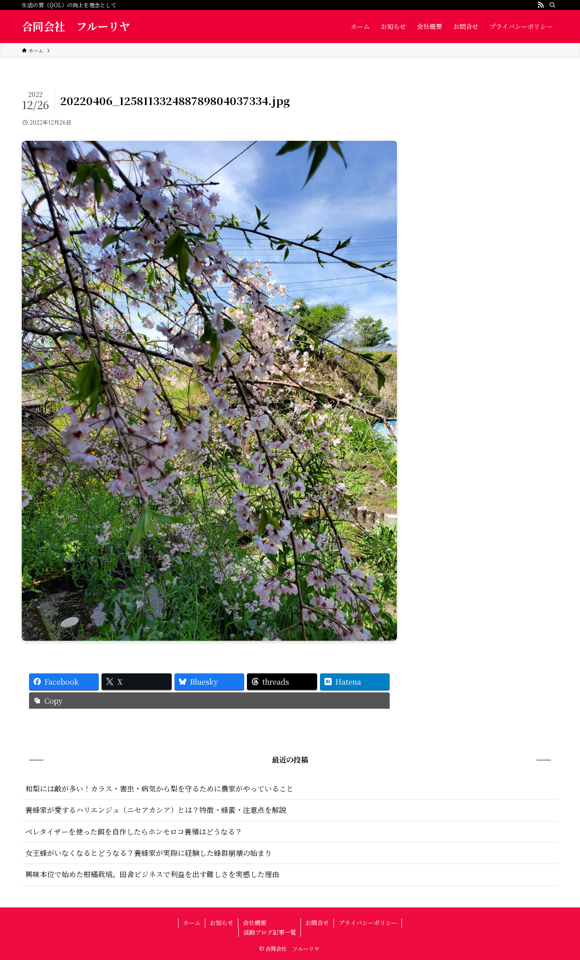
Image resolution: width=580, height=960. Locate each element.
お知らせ (221, 922)
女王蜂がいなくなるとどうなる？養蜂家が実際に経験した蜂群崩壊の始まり (148, 853)
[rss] (540, 5)
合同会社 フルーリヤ (76, 26)
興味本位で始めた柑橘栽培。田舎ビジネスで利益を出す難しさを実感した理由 (152, 874)
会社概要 (254, 922)
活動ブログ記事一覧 (269, 932)
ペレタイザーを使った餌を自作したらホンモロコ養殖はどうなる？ (133, 831)
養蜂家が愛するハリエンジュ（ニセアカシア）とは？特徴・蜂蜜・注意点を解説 (155, 810)
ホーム (192, 922)
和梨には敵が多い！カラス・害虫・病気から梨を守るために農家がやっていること (159, 788)
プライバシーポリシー (367, 922)
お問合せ (317, 922)
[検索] (552, 5)
